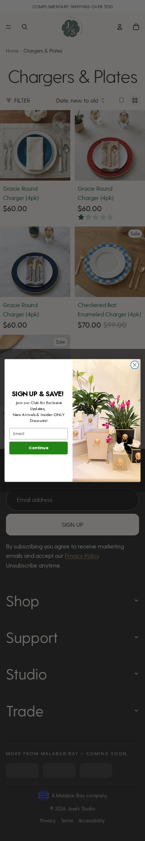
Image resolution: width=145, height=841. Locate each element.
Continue (38, 448)
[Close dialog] (135, 365)
